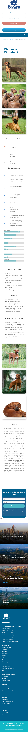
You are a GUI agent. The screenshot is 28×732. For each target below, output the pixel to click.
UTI (3, 693)
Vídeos (3, 670)
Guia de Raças (5, 662)
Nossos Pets (5, 653)
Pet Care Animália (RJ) (7, 639)
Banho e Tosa (5, 699)
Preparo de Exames (14, 12)
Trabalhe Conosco (6, 714)
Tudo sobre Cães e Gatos (8, 668)
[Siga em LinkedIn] (9, 622)
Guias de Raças (9, 39)
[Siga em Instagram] (5, 622)
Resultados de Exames (14, 18)
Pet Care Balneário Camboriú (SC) (10, 641)
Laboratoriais (5, 676)
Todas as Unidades (6, 628)
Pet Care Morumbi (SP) (7, 633)
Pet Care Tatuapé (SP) (7, 637)
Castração (4, 697)
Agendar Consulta (6, 647)
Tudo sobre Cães (6, 664)
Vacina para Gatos (6, 689)
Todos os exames (6, 680)
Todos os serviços (6, 703)
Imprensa (4, 655)
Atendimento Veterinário (8, 691)
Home (3, 39)
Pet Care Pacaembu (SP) (8, 635)
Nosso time (4, 651)
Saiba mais (5, 539)
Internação (4, 695)
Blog (3, 660)
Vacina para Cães (6, 686)
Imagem (4, 678)
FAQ (3, 657)
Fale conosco (5, 712)
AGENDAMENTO (13, 23)
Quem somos (5, 649)
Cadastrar (14, 506)
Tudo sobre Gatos (6, 666)
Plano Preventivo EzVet (7, 701)
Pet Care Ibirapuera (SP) (8, 631)
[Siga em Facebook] (3, 622)
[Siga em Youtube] (7, 622)
